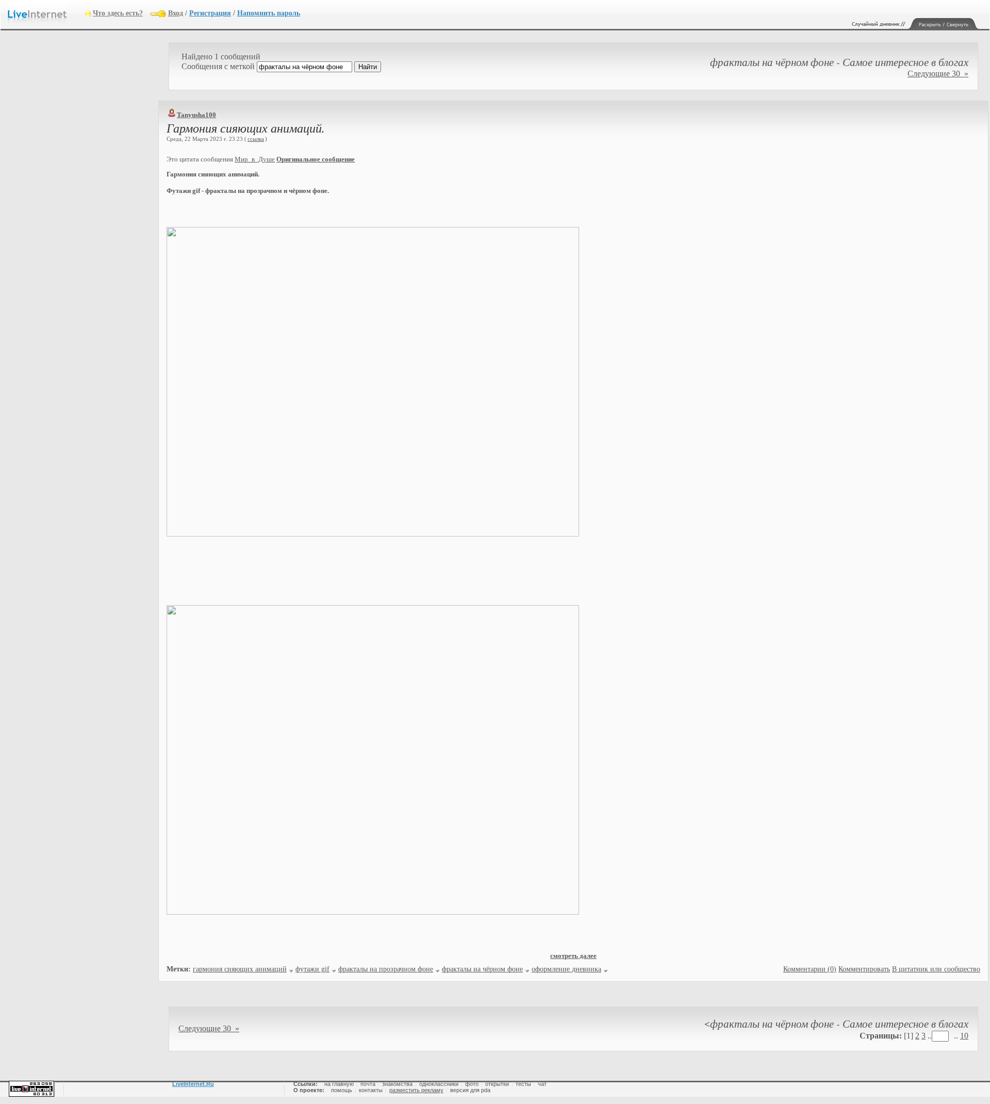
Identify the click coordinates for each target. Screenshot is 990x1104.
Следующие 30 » (938, 73)
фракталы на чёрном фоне (482, 969)
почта (367, 1084)
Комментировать (864, 969)
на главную (339, 1084)
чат (542, 1084)
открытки (497, 1084)
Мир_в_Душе (255, 159)
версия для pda (470, 1090)
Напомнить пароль (268, 13)
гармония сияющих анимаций (240, 969)
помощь (341, 1090)
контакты (371, 1090)
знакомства (397, 1084)
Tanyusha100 (196, 115)
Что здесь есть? (118, 13)
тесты (523, 1084)
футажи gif (312, 969)
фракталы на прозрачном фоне (385, 969)
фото (471, 1084)
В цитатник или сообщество (936, 969)
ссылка (256, 139)
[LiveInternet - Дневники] (46, 13)
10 (964, 1035)
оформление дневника (566, 969)
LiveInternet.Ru (193, 1084)
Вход (175, 13)
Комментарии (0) (809, 969)
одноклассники (438, 1084)
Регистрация (210, 13)
